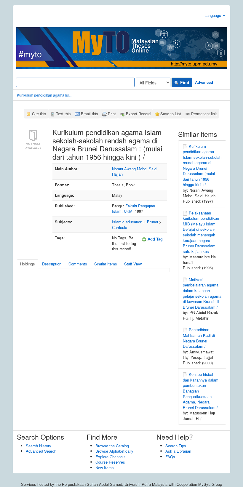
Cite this (39, 113)
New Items (104, 467)
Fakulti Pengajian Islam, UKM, (133, 208)
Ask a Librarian (178, 451)
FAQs (170, 456)
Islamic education (127, 222)
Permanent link (204, 113)
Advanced (204, 82)
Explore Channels (110, 456)
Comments (77, 264)
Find (184, 82)
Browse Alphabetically (114, 451)
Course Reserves (110, 462)
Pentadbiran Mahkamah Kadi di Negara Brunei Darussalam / (199, 338)
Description (51, 264)
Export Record (138, 113)
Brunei (152, 222)
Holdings (27, 264)
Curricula (119, 227)
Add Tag (154, 239)
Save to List (170, 113)
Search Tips (175, 445)
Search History (38, 445)
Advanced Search (41, 451)
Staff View (133, 264)
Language (213, 15)
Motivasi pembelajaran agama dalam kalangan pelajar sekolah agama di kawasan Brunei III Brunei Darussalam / (202, 293)
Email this (89, 113)
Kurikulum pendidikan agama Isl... (44, 94)
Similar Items (105, 264)
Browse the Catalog (112, 445)
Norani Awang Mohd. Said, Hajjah (135, 171)
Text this (63, 113)
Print (112, 113)
